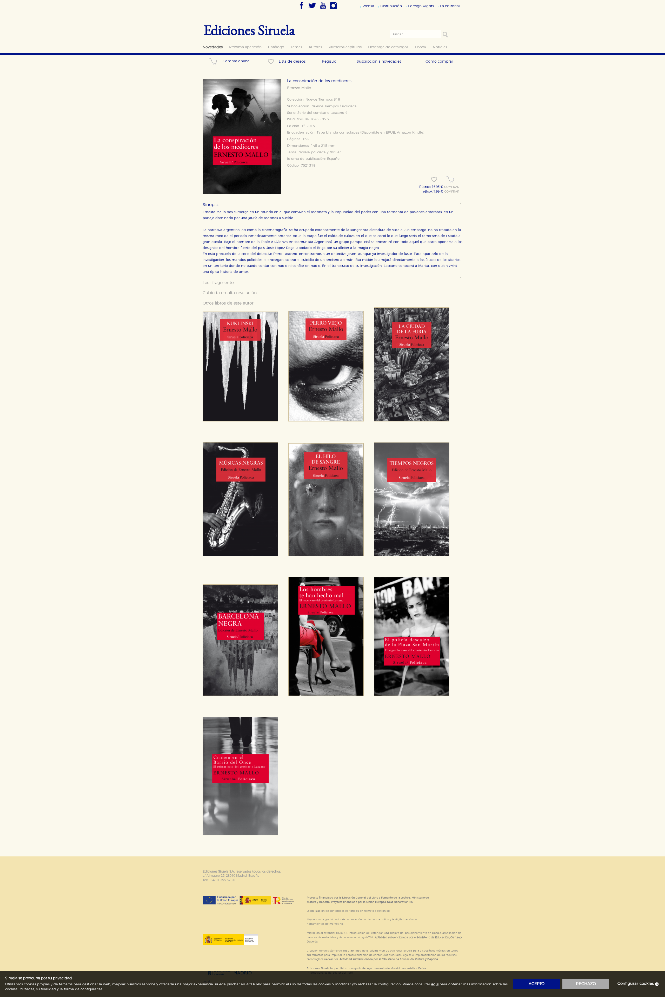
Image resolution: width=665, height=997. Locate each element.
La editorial (450, 6)
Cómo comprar (439, 61)
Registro (329, 61)
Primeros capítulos (345, 47)
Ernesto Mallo (299, 88)
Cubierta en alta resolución (230, 293)
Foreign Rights (421, 6)
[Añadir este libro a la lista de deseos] (434, 179)
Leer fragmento (218, 283)
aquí (434, 984)
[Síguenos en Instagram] (333, 10)
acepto (536, 984)
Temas (296, 47)
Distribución (391, 6)
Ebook (420, 47)
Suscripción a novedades (379, 61)
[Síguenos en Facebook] (301, 10)
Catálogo (276, 47)
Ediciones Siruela (249, 30)
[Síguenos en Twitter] (312, 10)
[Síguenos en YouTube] (323, 10)
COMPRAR (451, 187)
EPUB (390, 132)
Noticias (440, 47)
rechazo (586, 984)
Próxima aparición (245, 47)
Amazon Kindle (410, 132)
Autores (315, 47)
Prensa (368, 6)
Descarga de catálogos (388, 47)
